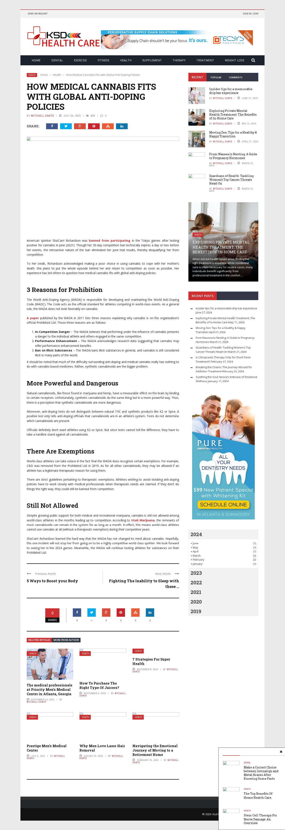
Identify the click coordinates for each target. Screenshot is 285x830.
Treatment (205, 60)
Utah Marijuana (143, 520)
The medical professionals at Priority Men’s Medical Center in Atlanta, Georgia (49, 689)
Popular (216, 77)
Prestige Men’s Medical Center (47, 748)
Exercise (80, 60)
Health (125, 60)
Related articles (39, 640)
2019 (195, 611)
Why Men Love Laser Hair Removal (102, 748)
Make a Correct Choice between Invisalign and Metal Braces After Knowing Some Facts (261, 773)
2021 (195, 592)
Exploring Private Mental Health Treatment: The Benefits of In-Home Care (233, 114)
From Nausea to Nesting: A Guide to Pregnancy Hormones (233, 156)
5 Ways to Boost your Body (52, 580)
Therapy (179, 60)
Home (36, 60)
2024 (196, 534)
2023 (196, 573)
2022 (196, 582)
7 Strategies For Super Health (151, 661)
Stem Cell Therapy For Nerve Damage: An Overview (260, 819)
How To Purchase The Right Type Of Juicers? (99, 685)
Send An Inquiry (38, 13)
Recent (197, 77)
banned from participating (109, 241)
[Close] (281, 752)
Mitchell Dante (42, 115)
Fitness (103, 60)
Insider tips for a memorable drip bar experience (230, 91)
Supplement (152, 60)
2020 (196, 601)
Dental (57, 60)
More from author (66, 640)
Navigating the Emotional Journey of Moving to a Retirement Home (155, 750)
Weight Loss (234, 60)
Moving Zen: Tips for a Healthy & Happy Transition (233, 134)
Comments (235, 77)
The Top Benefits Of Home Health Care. (258, 795)
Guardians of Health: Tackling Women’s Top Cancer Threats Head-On (231, 179)
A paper (33, 318)
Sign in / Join (250, 13)
